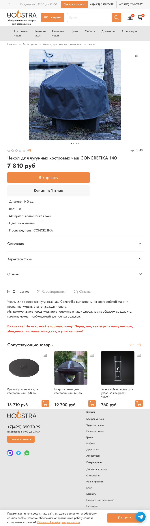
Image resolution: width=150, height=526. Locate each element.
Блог (89, 488)
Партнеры (92, 506)
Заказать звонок (74, 4)
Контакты (91, 494)
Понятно (125, 518)
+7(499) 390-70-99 (102, 4)
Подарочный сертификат (100, 500)
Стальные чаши (58, 33)
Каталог (55, 17)
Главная (11, 44)
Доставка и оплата (96, 469)
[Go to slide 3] (76, 143)
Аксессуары (129, 31)
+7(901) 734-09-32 (131, 4)
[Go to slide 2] (73, 143)
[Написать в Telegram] (141, 517)
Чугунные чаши (40, 33)
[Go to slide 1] (71, 143)
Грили (74, 31)
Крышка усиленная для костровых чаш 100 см (22, 391)
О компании (93, 475)
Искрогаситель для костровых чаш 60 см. (68, 391)
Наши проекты (94, 481)
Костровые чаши (20, 33)
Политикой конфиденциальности (58, 522)
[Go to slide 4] (78, 143)
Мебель (90, 31)
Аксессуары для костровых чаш (62, 44)
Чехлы (91, 44)
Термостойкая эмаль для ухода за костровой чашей (117, 393)
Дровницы (108, 31)
